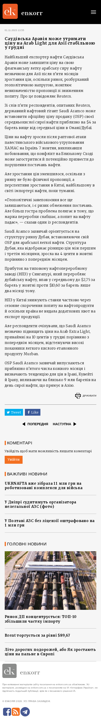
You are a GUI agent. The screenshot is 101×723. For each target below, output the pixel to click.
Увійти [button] (13, 459)
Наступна (62, 424)
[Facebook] (7, 711)
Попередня (37, 424)
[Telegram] (25, 711)
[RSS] (16, 711)
